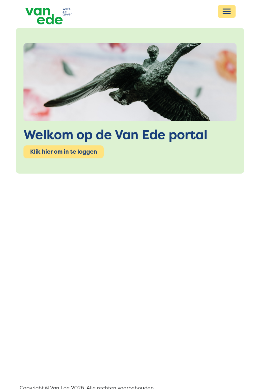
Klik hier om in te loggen (63, 152)
